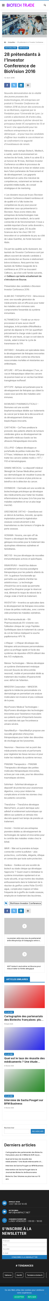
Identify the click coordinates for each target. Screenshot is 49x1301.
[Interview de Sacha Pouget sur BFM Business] (24, 1080)
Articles (23, 48)
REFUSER (32, 1297)
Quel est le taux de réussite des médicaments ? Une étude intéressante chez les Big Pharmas (24, 1060)
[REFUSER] (45, 1293)
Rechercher (9, 1128)
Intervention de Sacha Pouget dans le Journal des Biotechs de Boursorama (21, 1170)
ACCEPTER (19, 1297)
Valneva (8, 1275)
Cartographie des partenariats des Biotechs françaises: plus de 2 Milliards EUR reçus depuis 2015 (24, 1018)
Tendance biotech (34, 1275)
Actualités (11, 42)
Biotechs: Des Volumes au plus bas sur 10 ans (23, 1177)
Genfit (19, 1275)
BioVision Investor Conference (25, 903)
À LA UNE (9, 1012)
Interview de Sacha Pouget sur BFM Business (23, 1102)
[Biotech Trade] (20, 5)
